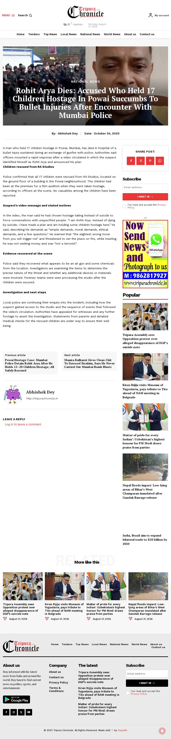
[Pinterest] (150, 161)
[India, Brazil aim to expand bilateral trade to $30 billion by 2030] (145, 517)
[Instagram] (13, 712)
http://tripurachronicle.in (42, 398)
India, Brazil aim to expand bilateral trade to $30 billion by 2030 (145, 539)
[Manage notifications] (162, 731)
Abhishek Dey (68, 133)
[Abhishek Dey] (13, 395)
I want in (143, 196)
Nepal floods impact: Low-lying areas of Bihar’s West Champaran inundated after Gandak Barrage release (145, 491)
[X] (140, 161)
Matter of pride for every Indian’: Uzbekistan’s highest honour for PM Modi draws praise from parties (144, 441)
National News (85, 81)
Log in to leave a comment (23, 424)
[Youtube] (29, 712)
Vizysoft (122, 730)
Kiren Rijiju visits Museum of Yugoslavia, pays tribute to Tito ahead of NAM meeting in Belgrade (145, 391)
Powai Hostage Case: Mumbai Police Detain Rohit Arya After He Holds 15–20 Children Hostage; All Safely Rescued (29, 365)
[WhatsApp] (160, 161)
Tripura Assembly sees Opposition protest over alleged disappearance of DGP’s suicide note (145, 341)
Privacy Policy (139, 694)
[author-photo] (5, 618)
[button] (25, 15)
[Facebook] (131, 161)
